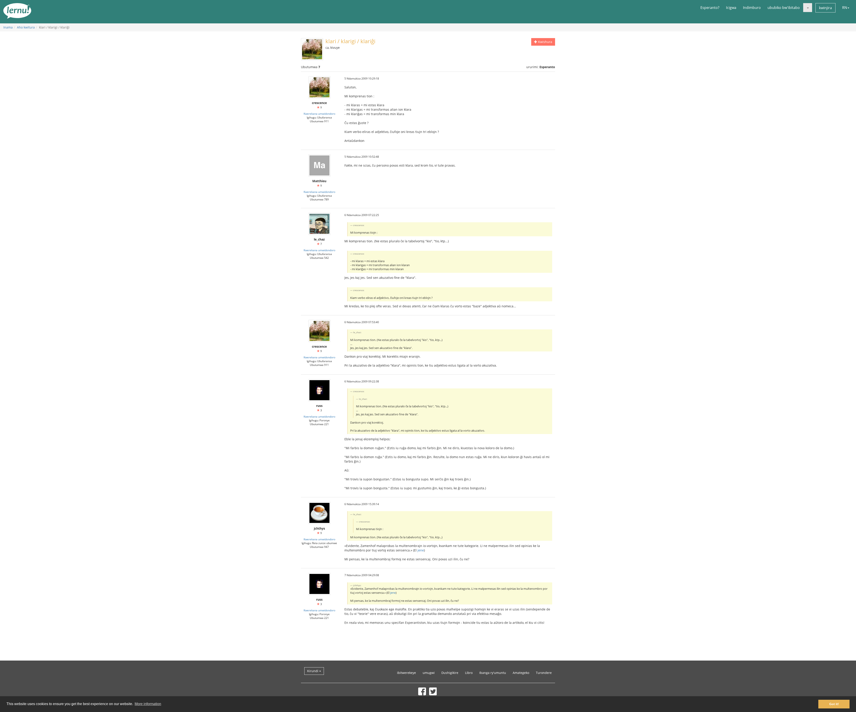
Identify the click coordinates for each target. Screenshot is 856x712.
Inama (8, 27)
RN (844, 7)
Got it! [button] (834, 704)
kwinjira (825, 7)
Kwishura (544, 42)
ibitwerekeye (406, 673)
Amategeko (521, 673)
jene (421, 550)
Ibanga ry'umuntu (492, 673)
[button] (807, 7)
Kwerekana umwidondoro (319, 113)
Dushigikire (449, 673)
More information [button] (148, 704)
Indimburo (752, 7)
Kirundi (313, 671)
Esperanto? (709, 7)
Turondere (544, 673)
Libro (469, 673)
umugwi (429, 673)
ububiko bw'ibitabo (784, 7)
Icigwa (731, 7)
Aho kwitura (26, 27)
